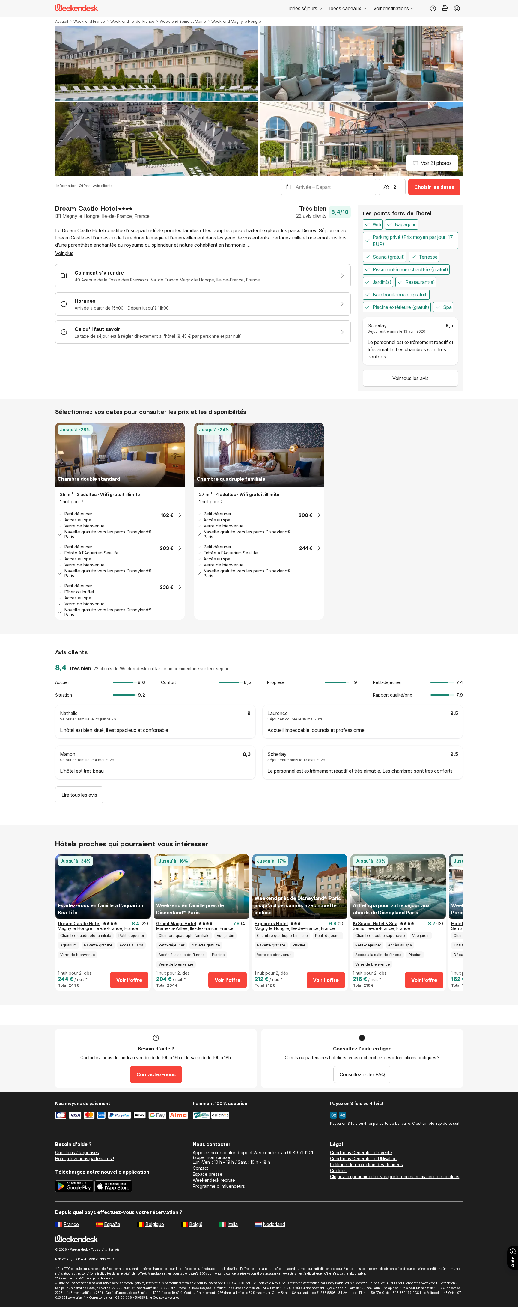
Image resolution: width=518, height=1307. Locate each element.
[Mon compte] (457, 8)
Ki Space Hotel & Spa (375, 923)
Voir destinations (391, 8)
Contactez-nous (156, 1074)
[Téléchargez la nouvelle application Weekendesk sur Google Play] (74, 1187)
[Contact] (433, 8)
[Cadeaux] (445, 8)
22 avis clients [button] (311, 216)
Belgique (154, 1224)
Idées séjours (302, 8)
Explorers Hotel (271, 923)
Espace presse (207, 1174)
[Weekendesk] (76, 8)
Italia (233, 1224)
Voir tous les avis (410, 378)
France (71, 1224)
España (112, 1224)
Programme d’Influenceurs (219, 1186)
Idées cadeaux (345, 8)
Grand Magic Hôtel (176, 923)
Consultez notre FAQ (362, 1074)
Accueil (61, 21)
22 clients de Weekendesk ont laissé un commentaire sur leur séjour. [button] (161, 668)
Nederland (274, 1224)
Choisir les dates (434, 187)
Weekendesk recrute (214, 1180)
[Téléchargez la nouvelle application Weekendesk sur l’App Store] (113, 1187)
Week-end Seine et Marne (183, 21)
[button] (62, 455)
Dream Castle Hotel (79, 923)
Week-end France (89, 21)
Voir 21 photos (436, 163)
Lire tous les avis (79, 795)
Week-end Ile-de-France (132, 21)
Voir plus (64, 253)
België (195, 1224)
